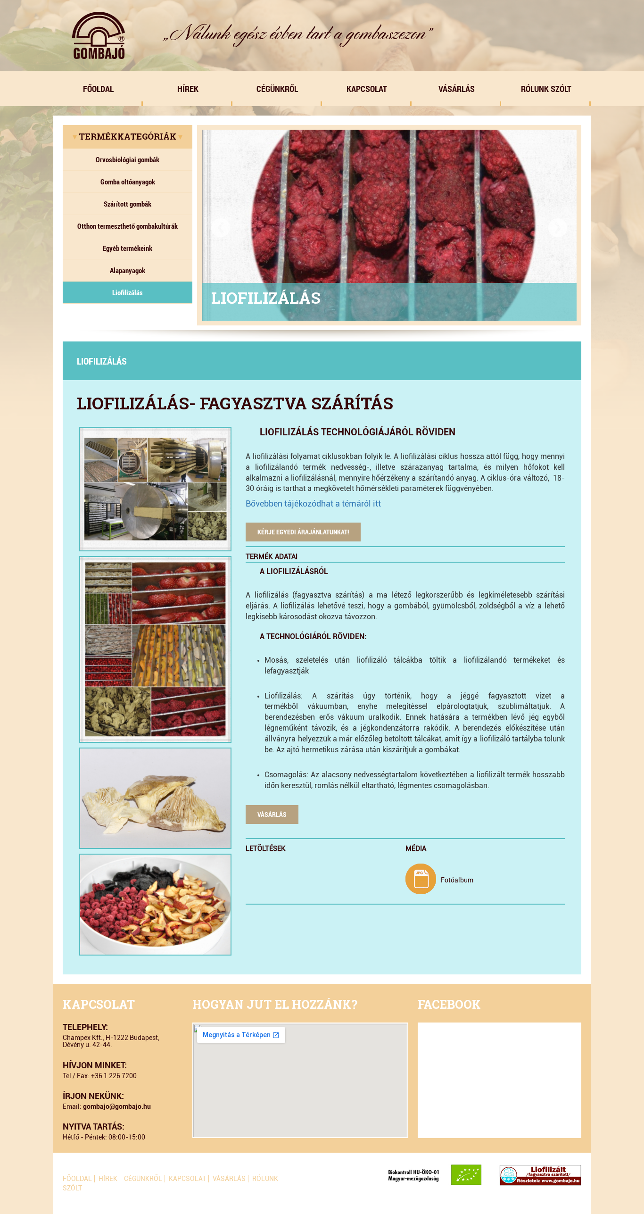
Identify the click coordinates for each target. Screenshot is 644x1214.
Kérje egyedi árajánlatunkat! (303, 531)
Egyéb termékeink (127, 248)
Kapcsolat (367, 88)
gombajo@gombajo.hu (117, 1106)
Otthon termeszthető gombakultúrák (127, 226)
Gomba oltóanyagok (127, 181)
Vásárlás (456, 88)
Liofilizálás (127, 292)
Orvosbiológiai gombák (127, 159)
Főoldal (98, 88)
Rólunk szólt (546, 88)
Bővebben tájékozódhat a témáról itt (313, 503)
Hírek (187, 88)
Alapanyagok (127, 270)
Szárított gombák (127, 203)
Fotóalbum (457, 880)
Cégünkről (277, 88)
